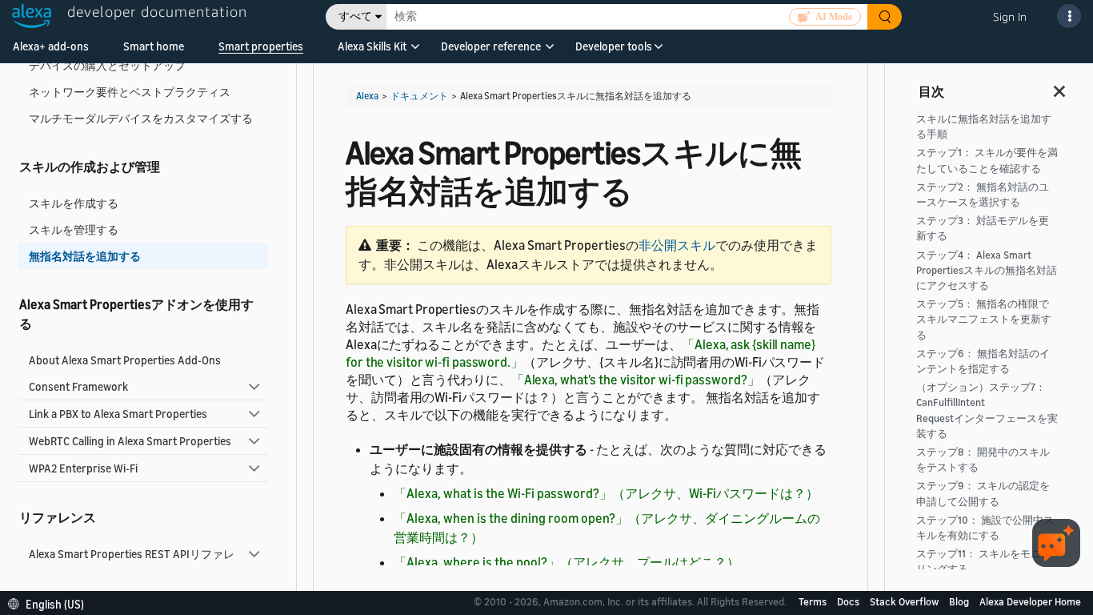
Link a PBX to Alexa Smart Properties (118, 413)
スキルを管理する (73, 229)
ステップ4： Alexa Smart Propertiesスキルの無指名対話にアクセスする (986, 270)
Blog (960, 601)
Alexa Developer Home (1030, 601)
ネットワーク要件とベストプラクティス (129, 91)
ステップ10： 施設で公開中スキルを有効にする (985, 527)
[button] (372, 52)
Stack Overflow (905, 601)
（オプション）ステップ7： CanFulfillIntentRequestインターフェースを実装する (987, 410)
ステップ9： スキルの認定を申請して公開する (983, 493)
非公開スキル (677, 245)
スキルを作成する (73, 203)
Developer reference (491, 46)
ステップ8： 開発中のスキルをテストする (983, 459)
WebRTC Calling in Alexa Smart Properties (130, 441)
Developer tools (613, 46)
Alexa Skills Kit (372, 46)
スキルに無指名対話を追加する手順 (983, 126)
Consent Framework (78, 386)
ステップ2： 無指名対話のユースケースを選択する (982, 194)
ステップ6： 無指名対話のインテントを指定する (983, 361)
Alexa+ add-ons (51, 46)
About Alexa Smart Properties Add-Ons (125, 360)
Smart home (153, 46)
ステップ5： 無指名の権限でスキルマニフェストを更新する (983, 319)
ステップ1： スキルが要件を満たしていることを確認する (987, 160)
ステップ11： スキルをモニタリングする (983, 561)
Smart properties (260, 46)
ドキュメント (419, 96)
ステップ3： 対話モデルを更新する (982, 228)
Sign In (1010, 16)
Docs (849, 601)
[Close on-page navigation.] (1060, 86)
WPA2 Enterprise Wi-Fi (83, 468)
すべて (355, 16)
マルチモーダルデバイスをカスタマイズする (141, 118)
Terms (814, 601)
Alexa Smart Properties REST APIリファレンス (131, 561)
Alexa (367, 96)
